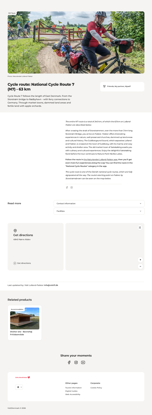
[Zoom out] (140, 266)
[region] (104, 246)
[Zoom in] (140, 260)
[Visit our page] (69, 362)
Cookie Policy (96, 388)
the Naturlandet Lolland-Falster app (100, 159)
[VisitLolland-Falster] (22, 377)
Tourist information (73, 388)
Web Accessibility (72, 394)
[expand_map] (139, 227)
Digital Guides (71, 391)
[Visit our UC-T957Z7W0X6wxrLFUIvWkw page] (83, 362)
